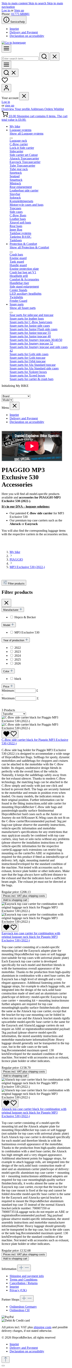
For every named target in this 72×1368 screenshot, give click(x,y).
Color (6, 671)
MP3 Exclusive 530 (26, 632)
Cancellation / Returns (24, 1283)
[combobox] (20, 59)
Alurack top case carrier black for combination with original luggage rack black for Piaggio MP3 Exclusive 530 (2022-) (34, 1112)
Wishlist (59, 109)
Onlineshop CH (20, 1310)
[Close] (3, 1365)
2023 (17, 651)
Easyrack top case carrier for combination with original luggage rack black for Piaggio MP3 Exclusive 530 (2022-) (31, 937)
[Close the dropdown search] (54, 57)
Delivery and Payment (24, 32)
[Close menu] (24, 96)
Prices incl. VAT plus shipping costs (24, 895)
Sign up (19, 10)
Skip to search (37, 3)
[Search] (44, 57)
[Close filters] (6, 603)
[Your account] (6, 88)
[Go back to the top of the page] (6, 1359)
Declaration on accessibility (27, 36)
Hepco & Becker (25, 617)
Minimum (20, 690)
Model (7, 625)
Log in (6, 10)
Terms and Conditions (23, 1279)
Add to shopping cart (15, 900)
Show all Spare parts (23, 308)
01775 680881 (20, 14)
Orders (49, 109)
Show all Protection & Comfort (29, 247)
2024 (17, 655)
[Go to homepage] (14, 42)
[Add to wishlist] (10, 734)
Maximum (20, 698)
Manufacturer (11, 609)
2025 (17, 659)
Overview (8, 109)
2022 (17, 647)
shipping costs (42, 1327)
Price (6, 686)
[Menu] (6, 48)
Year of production (14, 640)
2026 (17, 663)
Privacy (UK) (18, 1290)
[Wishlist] (5, 82)
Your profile (23, 109)
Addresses (37, 109)
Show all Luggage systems (26, 133)
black (17, 678)
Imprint (14, 28)
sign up (9, 105)
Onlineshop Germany (23, 1306)
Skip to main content (15, 3)
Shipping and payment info (27, 1276)
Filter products (16, 583)
